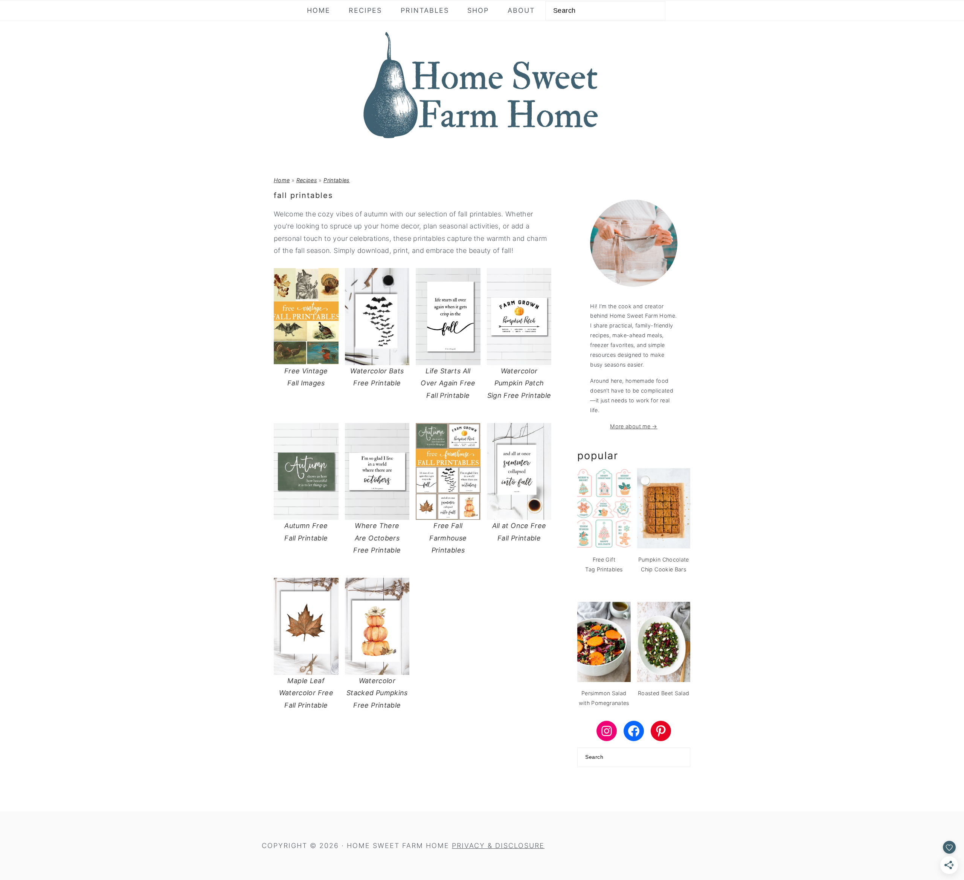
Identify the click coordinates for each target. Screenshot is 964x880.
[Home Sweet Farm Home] (482, 143)
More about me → (633, 426)
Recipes (306, 180)
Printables (336, 180)
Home (282, 180)
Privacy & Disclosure (498, 846)
